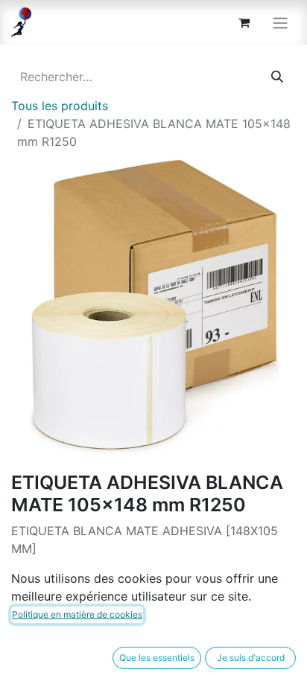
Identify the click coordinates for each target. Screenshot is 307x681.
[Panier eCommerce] (244, 22)
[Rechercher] (277, 77)
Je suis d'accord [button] (251, 657)
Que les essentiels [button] (156, 657)
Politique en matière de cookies (77, 614)
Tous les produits (59, 105)
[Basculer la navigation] (280, 22)
